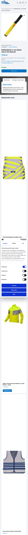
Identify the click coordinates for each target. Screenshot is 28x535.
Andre (11, 8)
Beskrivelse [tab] (7, 80)
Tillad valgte (14, 290)
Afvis (14, 294)
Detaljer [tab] (14, 243)
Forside (3, 8)
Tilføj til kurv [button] (7, 390)
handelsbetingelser (6, 63)
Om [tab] (23, 243)
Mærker (7, 8)
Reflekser (14, 47)
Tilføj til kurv (14, 71)
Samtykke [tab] (5, 243)
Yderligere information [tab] (18, 80)
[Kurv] (23, 2)
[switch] (24, 271)
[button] (24, 15)
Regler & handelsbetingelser (14, 61)
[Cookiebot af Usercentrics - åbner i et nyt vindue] (20, 239)
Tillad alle (14, 285)
